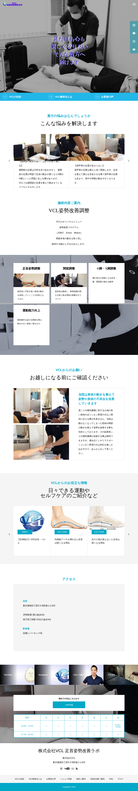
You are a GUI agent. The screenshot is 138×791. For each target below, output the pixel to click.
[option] (69, 50)
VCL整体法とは (35, 779)
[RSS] (76, 768)
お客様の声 (51, 779)
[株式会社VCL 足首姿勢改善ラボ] (13, 4)
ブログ (120, 779)
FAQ (111, 779)
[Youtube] (67, 768)
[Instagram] (61, 768)
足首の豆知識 (25, 532)
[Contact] (72, 768)
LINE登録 (69, 705)
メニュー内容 (66, 779)
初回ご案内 (81, 779)
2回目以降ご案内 (97, 779)
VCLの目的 (19, 779)
